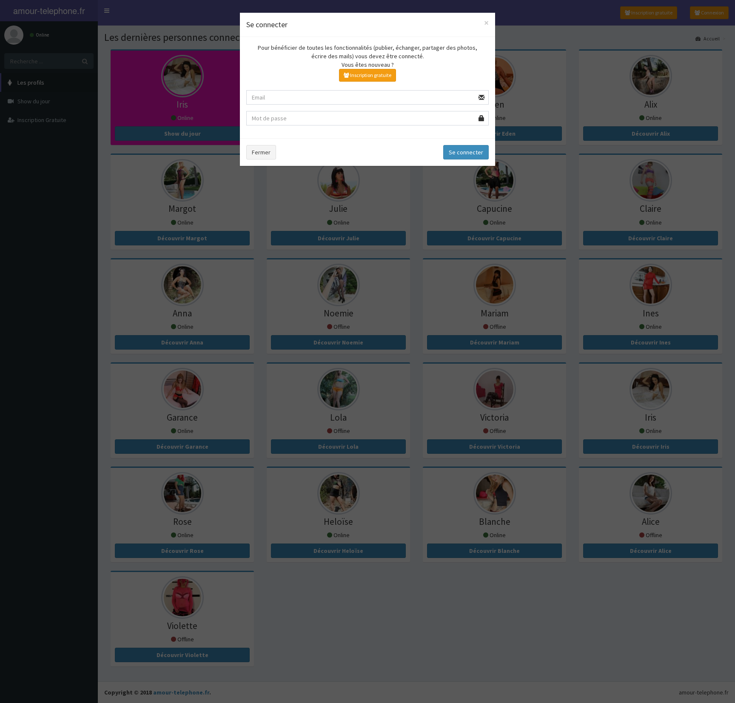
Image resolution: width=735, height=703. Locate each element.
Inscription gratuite (370, 75)
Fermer (261, 152)
